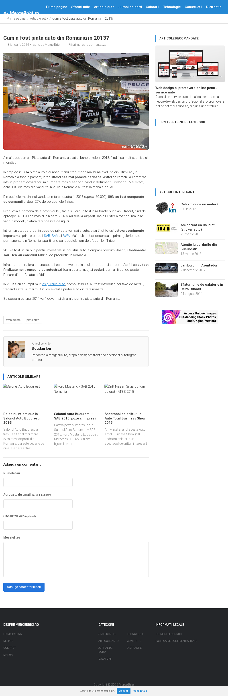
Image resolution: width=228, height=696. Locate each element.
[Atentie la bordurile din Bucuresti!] (166, 249)
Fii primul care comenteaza (87, 44)
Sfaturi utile (80, 7)
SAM (55, 236)
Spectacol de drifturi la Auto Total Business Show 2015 (125, 418)
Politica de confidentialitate (176, 640)
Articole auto (104, 7)
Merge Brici (52, 44)
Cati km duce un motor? (199, 204)
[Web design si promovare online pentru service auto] (190, 65)
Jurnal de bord (130, 7)
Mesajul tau (11, 537)
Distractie (214, 7)
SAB (47, 236)
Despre (51, 21)
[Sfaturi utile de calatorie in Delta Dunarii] (166, 291)
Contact (67, 21)
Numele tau (11, 473)
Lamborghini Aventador (199, 265)
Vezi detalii (140, 691)
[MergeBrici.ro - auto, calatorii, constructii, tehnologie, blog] (21, 14)
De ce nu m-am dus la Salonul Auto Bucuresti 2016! (21, 418)
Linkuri (8, 654)
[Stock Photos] (190, 317)
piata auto (32, 320)
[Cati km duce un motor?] (166, 209)
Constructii (193, 7)
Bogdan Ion (41, 348)
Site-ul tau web (19, 516)
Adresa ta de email (27, 494)
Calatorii (152, 7)
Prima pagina (56, 7)
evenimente (13, 320)
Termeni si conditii (168, 634)
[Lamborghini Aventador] (166, 269)
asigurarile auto (53, 284)
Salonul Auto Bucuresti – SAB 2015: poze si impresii (75, 416)
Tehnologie (172, 7)
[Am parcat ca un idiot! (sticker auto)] (166, 229)
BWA (66, 236)
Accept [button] (123, 691)
